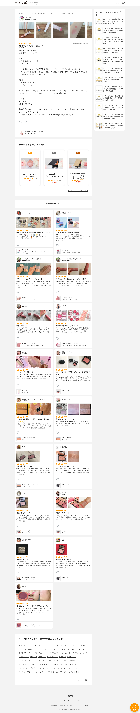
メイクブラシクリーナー (39, 672)
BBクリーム (23, 649)
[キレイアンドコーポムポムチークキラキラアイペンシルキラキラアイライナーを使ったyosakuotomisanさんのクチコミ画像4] (77, 30)
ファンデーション (31, 645)
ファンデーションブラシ (74, 668)
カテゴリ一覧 (65, 701)
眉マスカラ (42, 657)
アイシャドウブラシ (58, 668)
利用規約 (62, 706)
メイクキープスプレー (30, 668)
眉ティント (33, 657)
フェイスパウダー (53, 645)
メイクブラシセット (44, 668)
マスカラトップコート (77, 649)
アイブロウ (55, 653)
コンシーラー (42, 645)
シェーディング (74, 645)
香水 (77, 672)
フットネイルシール (53, 660)
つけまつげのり (24, 657)
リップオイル (64, 664)
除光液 (72, 660)
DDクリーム (40, 649)
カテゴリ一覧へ (83, 680)
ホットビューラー (66, 653)
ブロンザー (83, 645)
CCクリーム (31, 649)
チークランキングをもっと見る (78, 191)
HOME (70, 696)
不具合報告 (85, 706)
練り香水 (72, 672)
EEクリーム (49, 649)
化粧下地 (22, 645)
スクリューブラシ (25, 672)
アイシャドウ (33, 653)
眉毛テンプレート (52, 657)
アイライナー (23, 653)
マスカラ (56, 649)
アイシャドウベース (44, 653)
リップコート (74, 664)
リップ (46, 664)
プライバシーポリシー (73, 706)
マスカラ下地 (64, 649)
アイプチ (76, 653)
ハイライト (64, 645)
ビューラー (83, 664)
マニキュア (62, 657)
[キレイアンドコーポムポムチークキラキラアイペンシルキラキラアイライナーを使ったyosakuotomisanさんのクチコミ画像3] (60, 30)
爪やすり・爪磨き (37, 664)
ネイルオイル (65, 660)
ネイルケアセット (25, 664)
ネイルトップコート (25, 660)
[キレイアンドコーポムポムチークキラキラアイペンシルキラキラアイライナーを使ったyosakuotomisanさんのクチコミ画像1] (26, 30)
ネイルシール (71, 657)
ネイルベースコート (39, 660)
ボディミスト (63, 672)
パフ (20, 668)
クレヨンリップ (54, 664)
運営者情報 (54, 706)
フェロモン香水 (53, 672)
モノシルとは (75, 701)
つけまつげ (83, 653)
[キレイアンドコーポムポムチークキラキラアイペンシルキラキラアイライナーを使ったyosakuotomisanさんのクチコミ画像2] (43, 30)
